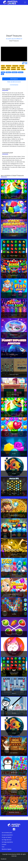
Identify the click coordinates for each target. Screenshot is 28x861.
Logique (8, 69)
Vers (22, 67)
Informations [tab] (14, 79)
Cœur (18, 67)
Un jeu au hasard (6, 837)
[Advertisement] (14, 19)
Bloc (2, 74)
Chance (23, 69)
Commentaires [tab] (14, 85)
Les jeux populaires (7, 835)
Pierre (2, 69)
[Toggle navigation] (25, 2)
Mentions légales (6, 849)
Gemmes (13, 67)
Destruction (15, 65)
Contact (4, 844)
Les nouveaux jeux (7, 832)
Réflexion (3, 67)
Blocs (8, 67)
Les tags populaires (7, 842)
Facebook (3, 859)
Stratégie (13, 69)
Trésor (18, 69)
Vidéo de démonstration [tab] (14, 82)
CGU (3, 847)
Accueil (8, 39)
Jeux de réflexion (16, 39)
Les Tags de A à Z (6, 839)
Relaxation (8, 65)
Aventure (22, 65)
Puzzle (2, 65)
